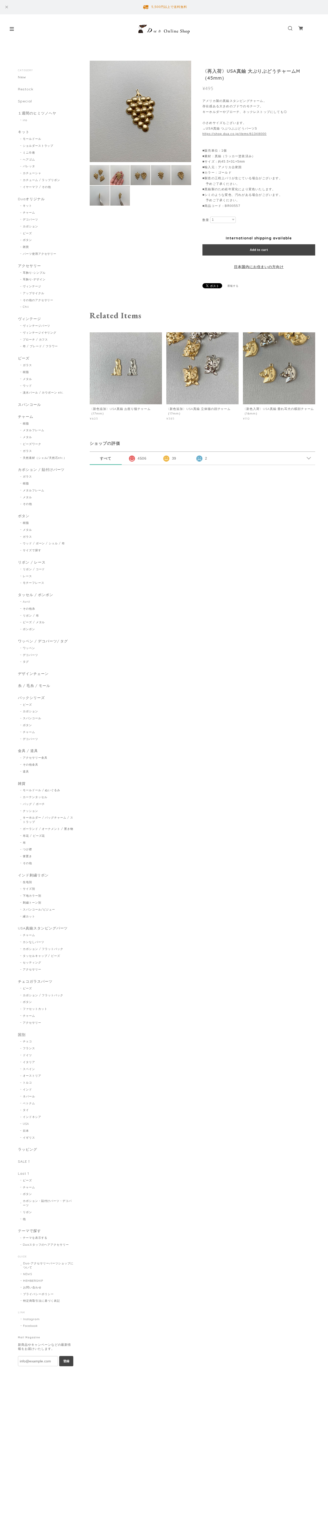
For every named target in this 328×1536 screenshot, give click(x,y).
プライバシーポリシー (38, 1294)
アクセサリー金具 (35, 757)
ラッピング (27, 1149)
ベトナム (29, 1103)
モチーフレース (33, 583)
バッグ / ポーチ (34, 804)
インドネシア (32, 1117)
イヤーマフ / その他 (37, 187)
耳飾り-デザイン (34, 279)
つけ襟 (27, 849)
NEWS (27, 1274)
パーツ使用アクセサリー (40, 254)
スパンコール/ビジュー (39, 909)
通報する (233, 286)
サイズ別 (29, 889)
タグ (26, 661)
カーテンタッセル (35, 797)
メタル (27, 379)
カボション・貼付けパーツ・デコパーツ (47, 1203)
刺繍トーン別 (32, 902)
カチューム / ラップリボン (41, 180)
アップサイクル (33, 293)
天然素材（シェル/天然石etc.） (45, 458)
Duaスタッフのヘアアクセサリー (46, 1244)
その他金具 (30, 764)
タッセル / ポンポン (35, 595)
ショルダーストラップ (38, 145)
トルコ (27, 1082)
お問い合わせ (32, 1287)
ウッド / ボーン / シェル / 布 (44, 543)
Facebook (30, 1326)
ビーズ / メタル (34, 622)
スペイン (29, 1069)
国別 (22, 1035)
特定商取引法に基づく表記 (41, 1300)
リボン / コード (34, 569)
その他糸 (29, 608)
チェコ (27, 1041)
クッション (30, 811)
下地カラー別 (32, 895)
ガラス (27, 365)
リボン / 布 (31, 615)
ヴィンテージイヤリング (40, 332)
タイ (26, 1110)
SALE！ (24, 1161)
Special (25, 101)
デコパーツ (30, 219)
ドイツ (27, 1055)
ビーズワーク (32, 444)
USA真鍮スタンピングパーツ (43, 928)
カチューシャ (32, 173)
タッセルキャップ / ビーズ (41, 956)
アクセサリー (29, 266)
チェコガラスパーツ (35, 981)
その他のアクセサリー (38, 300)
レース (27, 576)
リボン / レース (32, 562)
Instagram (31, 1319)
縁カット (29, 916)
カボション (30, 226)
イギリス (29, 1137)
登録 (66, 1361)
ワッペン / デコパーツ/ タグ (43, 641)
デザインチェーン (33, 674)
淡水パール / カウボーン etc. (43, 392)
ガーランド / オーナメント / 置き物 (48, 829)
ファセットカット (35, 1009)
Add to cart (259, 250)
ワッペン (29, 648)
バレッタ (29, 166)
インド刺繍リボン (33, 875)
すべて (105, 458)
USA (26, 1124)
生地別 (27, 882)
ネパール (29, 1096)
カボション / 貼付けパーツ (41, 470)
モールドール (32, 139)
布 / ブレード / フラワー (40, 346)
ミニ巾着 (29, 152)
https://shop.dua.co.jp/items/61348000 (234, 134)
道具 (26, 771)
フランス (29, 1048)
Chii (26, 307)
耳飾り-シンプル (34, 272)
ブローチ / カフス (35, 339)
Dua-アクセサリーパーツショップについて (48, 1265)
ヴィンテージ (32, 286)
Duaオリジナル (31, 199)
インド (27, 1089)
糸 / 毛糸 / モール (34, 686)
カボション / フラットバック (43, 949)
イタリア (29, 1062)
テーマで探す (29, 1231)
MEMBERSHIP (33, 1281)
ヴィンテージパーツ (36, 325)
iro (25, 120)
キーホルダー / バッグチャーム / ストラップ (48, 820)
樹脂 (26, 372)
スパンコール (29, 404)
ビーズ (27, 233)
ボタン (27, 240)
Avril (26, 601)
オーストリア (32, 1075)
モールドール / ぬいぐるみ (41, 790)
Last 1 (23, 1173)
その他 (27, 504)
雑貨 (26, 247)
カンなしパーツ (33, 942)
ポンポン (29, 629)
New (22, 77)
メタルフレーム (33, 430)
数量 (205, 220)
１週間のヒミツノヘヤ (37, 113)
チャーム (29, 212)
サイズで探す (32, 550)
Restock (25, 89)
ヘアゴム (29, 159)
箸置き (27, 856)
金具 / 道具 (28, 751)
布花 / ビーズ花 (34, 836)
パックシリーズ (31, 698)
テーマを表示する (35, 1238)
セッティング (32, 962)
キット (23, 132)
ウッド (27, 385)
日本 (26, 1130)
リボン (27, 1212)
